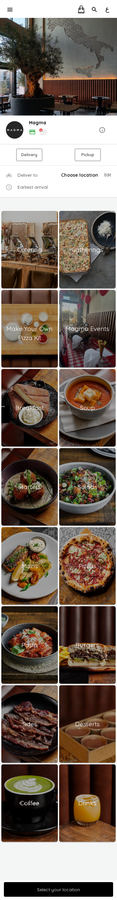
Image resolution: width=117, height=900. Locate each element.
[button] (58, 130)
